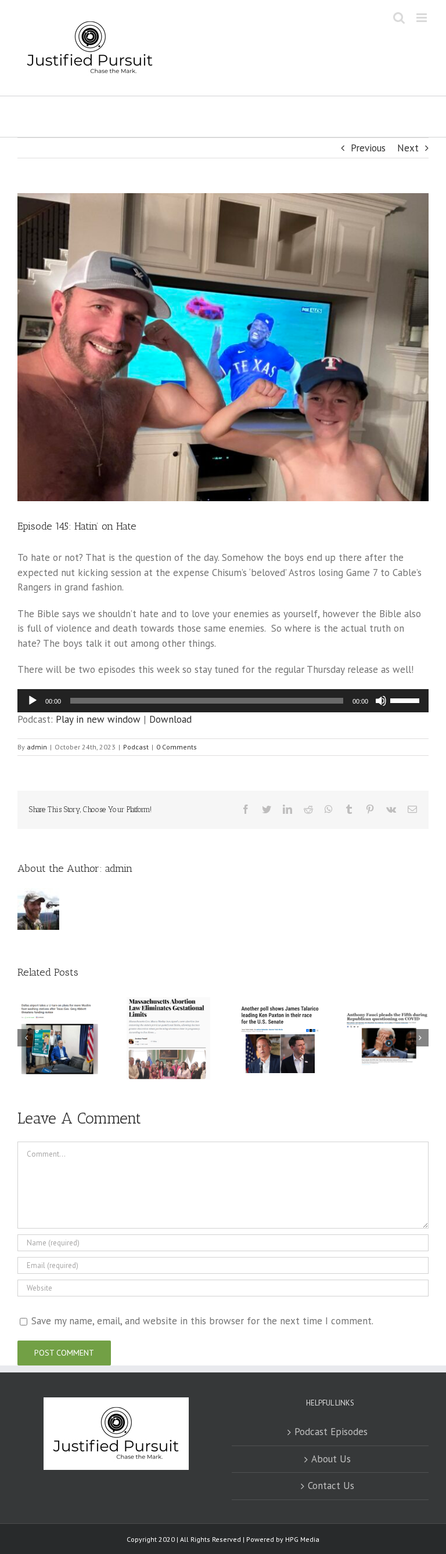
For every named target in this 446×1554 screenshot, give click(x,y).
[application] (223, 700)
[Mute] (381, 701)
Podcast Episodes (331, 1431)
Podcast (136, 746)
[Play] (32, 701)
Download (170, 719)
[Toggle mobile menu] (422, 18)
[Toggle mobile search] (399, 18)
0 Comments (176, 746)
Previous (368, 148)
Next (408, 148)
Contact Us (331, 1485)
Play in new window (98, 719)
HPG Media (302, 1539)
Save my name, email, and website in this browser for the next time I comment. (202, 1320)
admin (37, 746)
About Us (331, 1458)
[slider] (406, 699)
